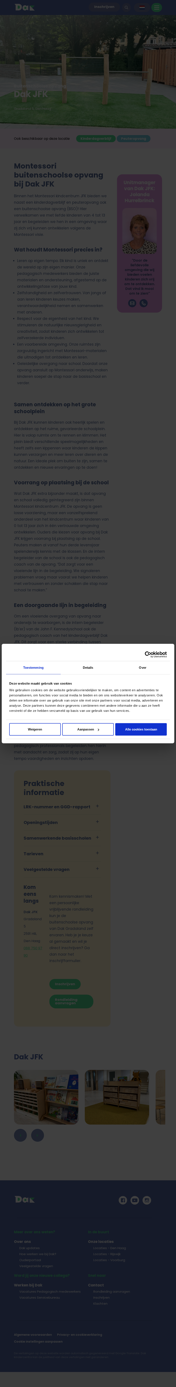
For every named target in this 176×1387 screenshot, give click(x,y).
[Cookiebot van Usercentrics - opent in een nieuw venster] (148, 654)
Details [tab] (88, 667)
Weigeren (35, 729)
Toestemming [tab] (33, 667)
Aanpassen (85, 729)
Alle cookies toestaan (141, 729)
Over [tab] (142, 667)
